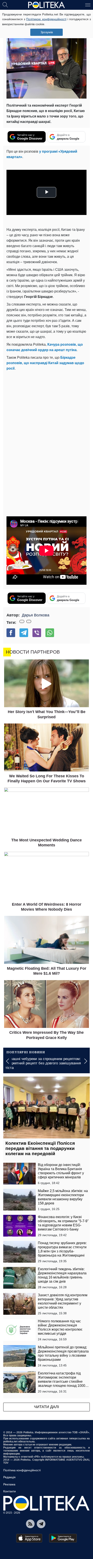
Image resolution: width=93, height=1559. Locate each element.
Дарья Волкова (35, 615)
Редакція (9, 1477)
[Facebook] (10, 632)
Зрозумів (46, 32)
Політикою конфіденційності (46, 19)
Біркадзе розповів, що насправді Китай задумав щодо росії (45, 363)
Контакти (9, 1491)
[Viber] (36, 632)
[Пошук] (5, 4)
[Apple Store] (29, 1538)
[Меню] (87, 4)
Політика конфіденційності (22, 1470)
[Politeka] (46, 5)
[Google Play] (63, 1538)
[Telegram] (23, 632)
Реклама (9, 1484)
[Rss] (30, 1523)
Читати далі (46, 1407)
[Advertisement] (46, 420)
